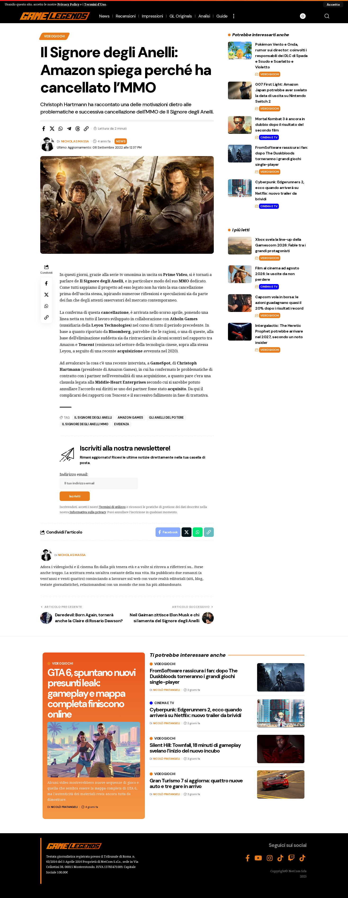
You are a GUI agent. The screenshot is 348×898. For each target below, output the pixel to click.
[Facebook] (247, 858)
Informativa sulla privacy (88, 512)
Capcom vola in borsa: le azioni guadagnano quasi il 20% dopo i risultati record (279, 302)
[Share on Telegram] (69, 128)
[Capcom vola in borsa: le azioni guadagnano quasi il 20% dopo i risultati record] (240, 303)
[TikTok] (280, 858)
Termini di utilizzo (112, 507)
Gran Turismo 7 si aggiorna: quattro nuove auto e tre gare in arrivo (196, 783)
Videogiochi (54, 36)
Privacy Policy (68, 4)
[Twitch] (291, 858)
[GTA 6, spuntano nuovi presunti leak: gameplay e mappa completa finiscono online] (93, 749)
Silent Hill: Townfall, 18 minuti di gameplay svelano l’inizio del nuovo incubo (195, 748)
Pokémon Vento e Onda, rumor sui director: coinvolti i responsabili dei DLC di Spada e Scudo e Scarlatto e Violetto (281, 56)
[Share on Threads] (77, 128)
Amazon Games (130, 418)
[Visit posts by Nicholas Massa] (46, 555)
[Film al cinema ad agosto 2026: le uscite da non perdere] (240, 274)
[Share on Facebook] (43, 128)
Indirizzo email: (74, 474)
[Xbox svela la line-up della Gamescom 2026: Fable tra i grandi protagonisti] (240, 245)
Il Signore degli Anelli (93, 418)
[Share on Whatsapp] (60, 128)
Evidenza (121, 424)
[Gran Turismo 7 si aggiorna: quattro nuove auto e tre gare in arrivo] (280, 784)
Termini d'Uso (95, 4)
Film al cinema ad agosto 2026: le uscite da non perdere (277, 274)
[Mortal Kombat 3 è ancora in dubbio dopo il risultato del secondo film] (240, 125)
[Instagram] (270, 858)
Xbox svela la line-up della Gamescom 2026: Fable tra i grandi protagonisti (280, 245)
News (120, 141)
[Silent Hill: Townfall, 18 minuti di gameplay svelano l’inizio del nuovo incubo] (280, 749)
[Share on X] (52, 128)
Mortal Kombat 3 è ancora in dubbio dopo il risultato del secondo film (280, 124)
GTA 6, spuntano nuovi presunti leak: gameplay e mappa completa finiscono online (91, 693)
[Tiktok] (302, 858)
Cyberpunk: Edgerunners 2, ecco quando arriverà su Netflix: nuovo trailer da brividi (196, 712)
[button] (333, 4)
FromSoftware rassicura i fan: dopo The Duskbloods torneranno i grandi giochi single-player (193, 676)
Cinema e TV (268, 137)
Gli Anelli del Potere (166, 418)
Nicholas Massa (75, 141)
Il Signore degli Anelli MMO (85, 424)
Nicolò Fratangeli (64, 807)
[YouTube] (258, 858)
